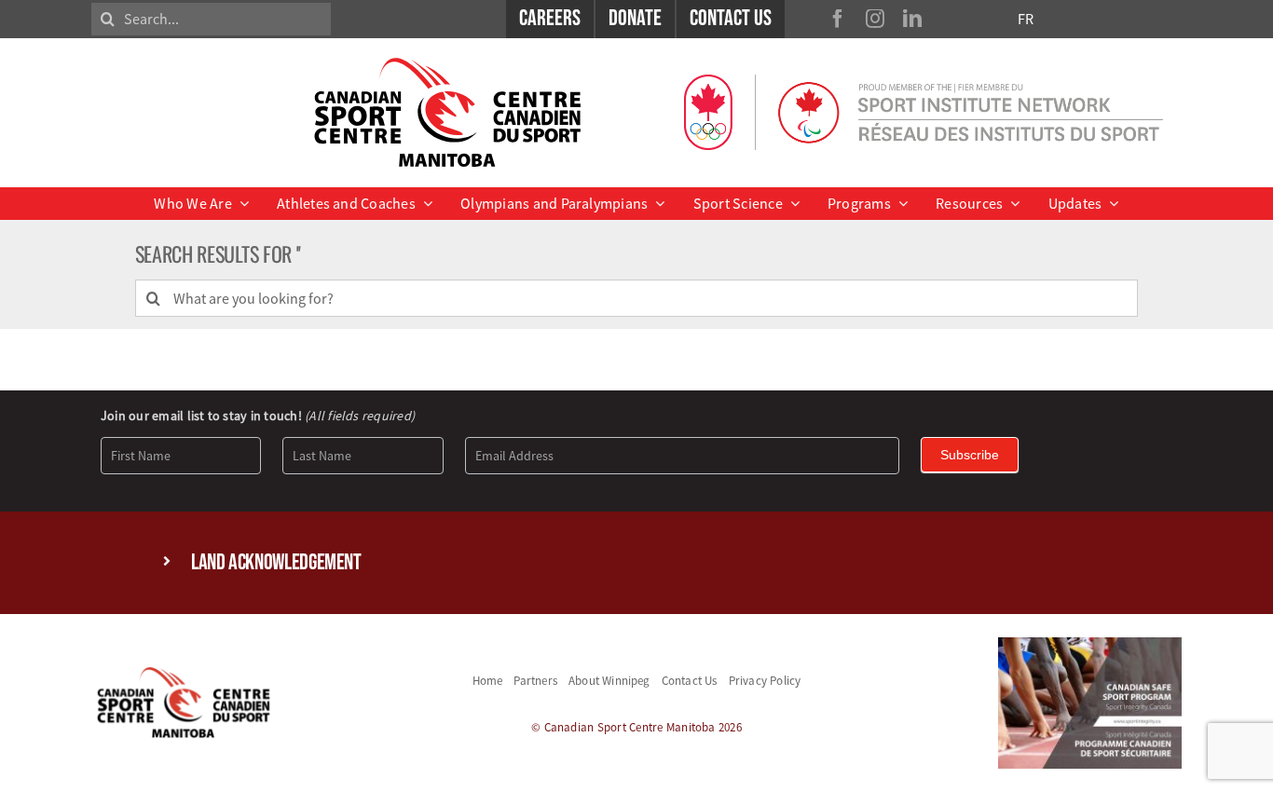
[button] (636, 563)
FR (1025, 18)
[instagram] (875, 18)
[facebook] (837, 18)
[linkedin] (912, 18)
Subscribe (969, 454)
